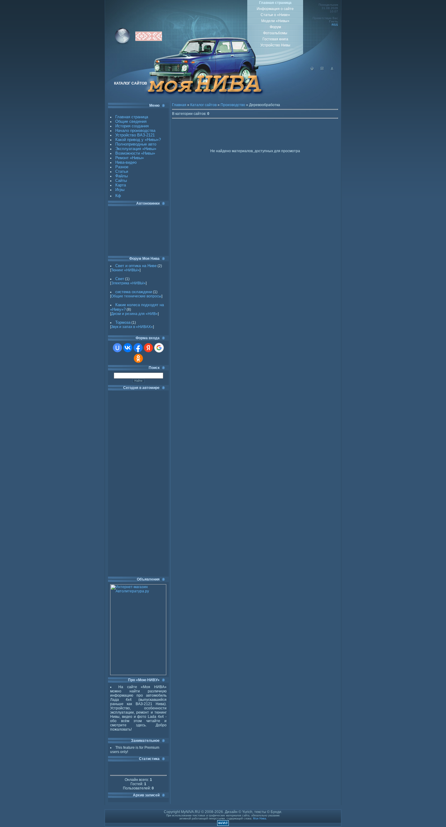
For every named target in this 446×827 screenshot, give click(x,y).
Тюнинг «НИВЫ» (125, 270)
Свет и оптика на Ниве (136, 265)
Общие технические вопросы (136, 296)
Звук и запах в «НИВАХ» (132, 327)
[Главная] (312, 69)
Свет (119, 278)
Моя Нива (259, 818)
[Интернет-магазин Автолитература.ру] (138, 674)
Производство (233, 105)
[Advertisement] (137, 231)
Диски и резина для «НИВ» (134, 314)
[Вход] (332, 69)
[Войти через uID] (117, 347)
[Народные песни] (148, 40)
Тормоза (122, 322)
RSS (335, 24)
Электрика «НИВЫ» (128, 283)
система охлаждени (133, 292)
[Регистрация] (322, 69)
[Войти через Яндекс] (148, 347)
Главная (179, 105)
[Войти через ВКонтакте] (127, 347)
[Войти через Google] (159, 348)
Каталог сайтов (203, 105)
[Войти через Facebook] (138, 347)
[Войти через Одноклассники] (138, 358)
